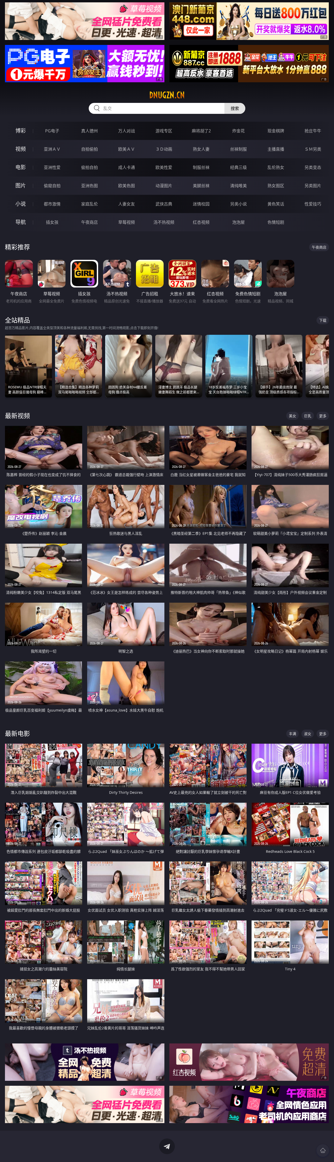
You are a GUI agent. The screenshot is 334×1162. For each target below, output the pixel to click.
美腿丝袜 (201, 186)
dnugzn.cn (167, 95)
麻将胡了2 (201, 131)
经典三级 (238, 167)
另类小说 (238, 204)
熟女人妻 (201, 149)
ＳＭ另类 (313, 149)
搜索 (235, 108)
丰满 (292, 733)
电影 (20, 167)
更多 (322, 415)
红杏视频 (201, 222)
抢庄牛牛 (313, 131)
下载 (322, 320)
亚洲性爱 (52, 167)
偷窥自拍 (52, 186)
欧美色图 (126, 186)
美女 (292, 415)
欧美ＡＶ (126, 149)
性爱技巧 (313, 204)
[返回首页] (323, 1150)
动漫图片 (164, 186)
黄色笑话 (275, 204)
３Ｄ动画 (164, 149)
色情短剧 (275, 222)
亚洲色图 (89, 186)
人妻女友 (126, 204)
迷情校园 (201, 204)
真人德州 (89, 131)
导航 (20, 222)
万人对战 (126, 131)
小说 (20, 203)
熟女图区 (275, 186)
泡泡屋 (238, 222)
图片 (20, 185)
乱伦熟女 (275, 167)
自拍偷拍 (89, 149)
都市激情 (52, 204)
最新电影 (17, 733)
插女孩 (52, 222)
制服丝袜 (201, 167)
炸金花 (238, 131)
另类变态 (313, 167)
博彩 (20, 130)
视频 (20, 148)
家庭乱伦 (89, 204)
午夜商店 (89, 222)
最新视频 (17, 415)
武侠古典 (164, 204)
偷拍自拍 (89, 167)
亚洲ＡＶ (52, 149)
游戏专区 (164, 131)
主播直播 (275, 149)
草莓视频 (126, 222)
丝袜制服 (238, 149)
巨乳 (307, 415)
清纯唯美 (238, 186)
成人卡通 (126, 167)
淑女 (307, 733)
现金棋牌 (275, 131)
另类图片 (313, 186)
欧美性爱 (164, 167)
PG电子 (52, 131)
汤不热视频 (163, 222)
